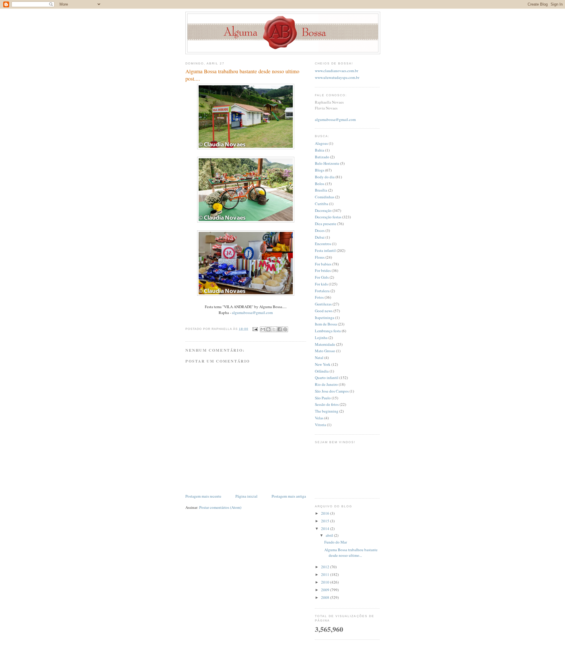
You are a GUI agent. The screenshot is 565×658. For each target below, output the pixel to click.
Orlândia (322, 371)
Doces (320, 230)
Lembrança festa (328, 330)
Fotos (319, 297)
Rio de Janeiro (326, 384)
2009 (325, 589)
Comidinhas (324, 197)
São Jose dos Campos (332, 391)
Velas (319, 418)
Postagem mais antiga (289, 496)
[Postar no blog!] (268, 329)
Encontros (323, 243)
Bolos (319, 183)
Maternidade (325, 344)
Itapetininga (324, 317)
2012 (325, 566)
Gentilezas (323, 304)
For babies (323, 264)
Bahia (319, 150)
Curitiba (321, 203)
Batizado (322, 156)
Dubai (320, 237)
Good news (324, 310)
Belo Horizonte (327, 163)
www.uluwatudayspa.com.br (337, 77)
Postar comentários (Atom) (220, 507)
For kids (321, 284)
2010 (325, 582)
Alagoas (321, 143)
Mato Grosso (325, 350)
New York (322, 364)
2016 (325, 513)
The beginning (326, 411)
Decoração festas (328, 217)
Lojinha (321, 337)
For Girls (322, 277)
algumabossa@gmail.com (252, 312)
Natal (319, 357)
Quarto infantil (326, 377)
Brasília (321, 190)
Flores (320, 257)
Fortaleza (322, 290)
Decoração (323, 210)
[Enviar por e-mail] (263, 329)
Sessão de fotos (327, 404)
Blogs (319, 170)
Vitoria (320, 424)
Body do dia (325, 177)
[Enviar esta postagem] (255, 328)
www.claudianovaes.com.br (336, 70)
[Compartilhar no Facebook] (279, 329)
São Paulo (323, 398)
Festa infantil (325, 250)
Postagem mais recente (203, 496)
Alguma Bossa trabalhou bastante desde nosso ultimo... (351, 552)
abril (330, 535)
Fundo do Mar (335, 542)
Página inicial (246, 496)
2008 (325, 597)
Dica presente (325, 223)
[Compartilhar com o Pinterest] (285, 329)
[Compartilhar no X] (274, 329)
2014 (325, 528)
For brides (323, 270)
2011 (325, 574)
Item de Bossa (326, 324)
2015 (325, 521)
